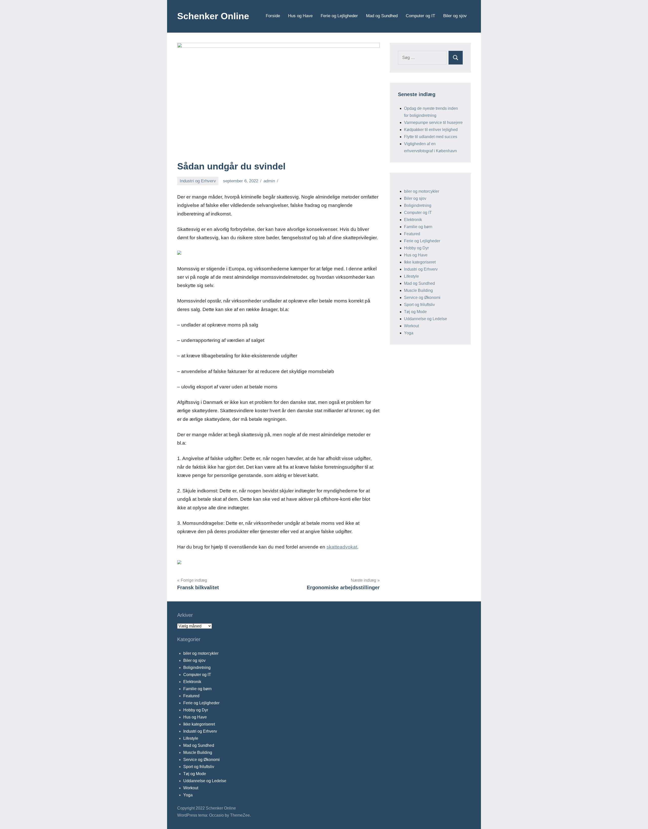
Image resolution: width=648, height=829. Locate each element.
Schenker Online (213, 16)
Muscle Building (418, 290)
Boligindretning (417, 205)
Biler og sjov (455, 15)
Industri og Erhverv (198, 181)
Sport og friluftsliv (419, 304)
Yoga (408, 333)
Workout (411, 326)
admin (269, 181)
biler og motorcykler (421, 191)
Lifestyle (411, 276)
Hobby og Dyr (416, 248)
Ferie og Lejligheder (339, 15)
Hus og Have (300, 15)
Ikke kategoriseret (420, 262)
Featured (412, 234)
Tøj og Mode (415, 312)
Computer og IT (420, 15)
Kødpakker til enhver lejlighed (431, 129)
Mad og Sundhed (382, 15)
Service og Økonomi (422, 297)
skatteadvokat (342, 547)
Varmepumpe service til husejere (433, 122)
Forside (273, 15)
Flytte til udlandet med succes (430, 137)
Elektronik (413, 219)
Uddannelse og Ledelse (425, 319)
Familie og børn (418, 227)
